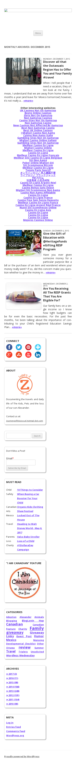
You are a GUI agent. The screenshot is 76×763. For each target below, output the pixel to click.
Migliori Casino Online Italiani (38, 140)
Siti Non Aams (38, 160)
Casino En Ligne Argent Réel (38, 182)
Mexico (11, 640)
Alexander (25, 617)
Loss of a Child (25, 541)
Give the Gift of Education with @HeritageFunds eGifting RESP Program (55, 241)
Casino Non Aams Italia (38, 135)
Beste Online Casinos (38, 113)
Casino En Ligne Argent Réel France (38, 205)
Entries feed (13, 726)
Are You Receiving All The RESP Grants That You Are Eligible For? (57, 294)
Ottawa (10, 647)
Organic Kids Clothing (30, 506)
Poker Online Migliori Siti (38, 162)
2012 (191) (12, 695)
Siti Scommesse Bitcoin (38, 165)
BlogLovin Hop (33, 620)
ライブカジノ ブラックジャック (38, 175)
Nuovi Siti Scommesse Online (38, 207)
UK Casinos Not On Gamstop (38, 110)
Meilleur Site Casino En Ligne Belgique (38, 157)
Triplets (23, 651)
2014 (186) (12, 686)
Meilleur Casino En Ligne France (38, 202)
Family (37, 628)
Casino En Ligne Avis (38, 210)
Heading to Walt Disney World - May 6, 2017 (29, 528)
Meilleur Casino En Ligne (38, 145)
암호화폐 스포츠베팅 (38, 180)
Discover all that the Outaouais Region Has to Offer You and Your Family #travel (57, 69)
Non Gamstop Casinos (38, 118)
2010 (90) (12, 703)
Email (10, 458)
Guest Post (24, 636)
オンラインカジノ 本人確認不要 (38, 172)
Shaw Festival (25, 511)
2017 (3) (11, 673)
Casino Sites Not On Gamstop (38, 120)
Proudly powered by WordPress (21, 756)
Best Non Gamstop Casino (38, 128)
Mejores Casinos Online (38, 220)
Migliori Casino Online (38, 147)
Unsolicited (37, 651)
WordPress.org (15, 735)
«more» (28, 100)
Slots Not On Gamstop (38, 115)
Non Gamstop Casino (38, 123)
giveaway (14, 632)
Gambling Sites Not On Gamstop (38, 137)
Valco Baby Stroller (28, 536)
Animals (39, 617)
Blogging (11, 620)
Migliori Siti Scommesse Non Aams (38, 190)
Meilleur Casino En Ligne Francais (38, 155)
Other (40, 643)
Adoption (11, 617)
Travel (11, 651)
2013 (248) (12, 691)
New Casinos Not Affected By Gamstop (38, 125)
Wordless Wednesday (20, 655)
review (25, 647)
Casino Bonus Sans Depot (38, 187)
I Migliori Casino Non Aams (38, 132)
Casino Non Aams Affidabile (38, 192)
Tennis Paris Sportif (38, 170)
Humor (39, 636)
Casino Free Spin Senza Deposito (38, 200)
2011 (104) (12, 699)
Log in (9, 722)
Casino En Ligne (38, 152)
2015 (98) (12, 682)
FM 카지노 (38, 177)
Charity (22, 628)
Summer (39, 647)
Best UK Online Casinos (38, 130)
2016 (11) (12, 678)
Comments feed (15, 731)
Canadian (14, 624)
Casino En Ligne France (38, 197)
